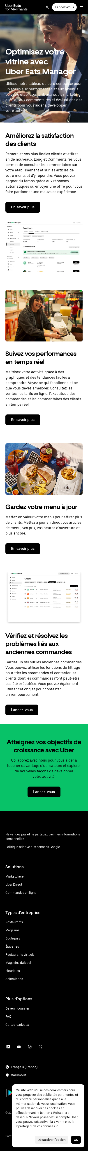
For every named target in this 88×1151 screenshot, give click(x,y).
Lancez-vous (64, 7)
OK (76, 1140)
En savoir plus (23, 207)
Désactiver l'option (51, 1140)
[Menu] (82, 7)
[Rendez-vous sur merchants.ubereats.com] (16, 7)
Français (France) (24, 1067)
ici (57, 1126)
